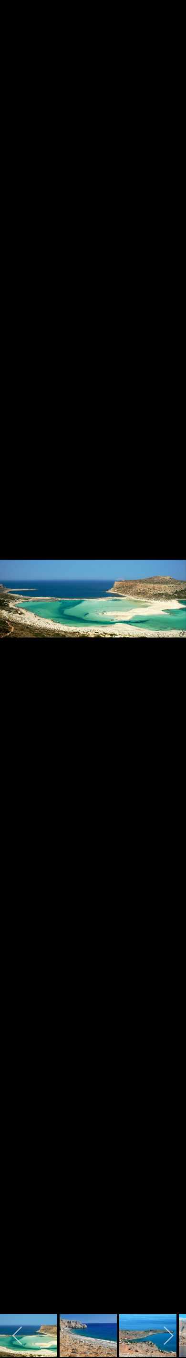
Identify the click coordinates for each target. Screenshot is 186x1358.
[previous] (16, 664)
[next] (169, 664)
